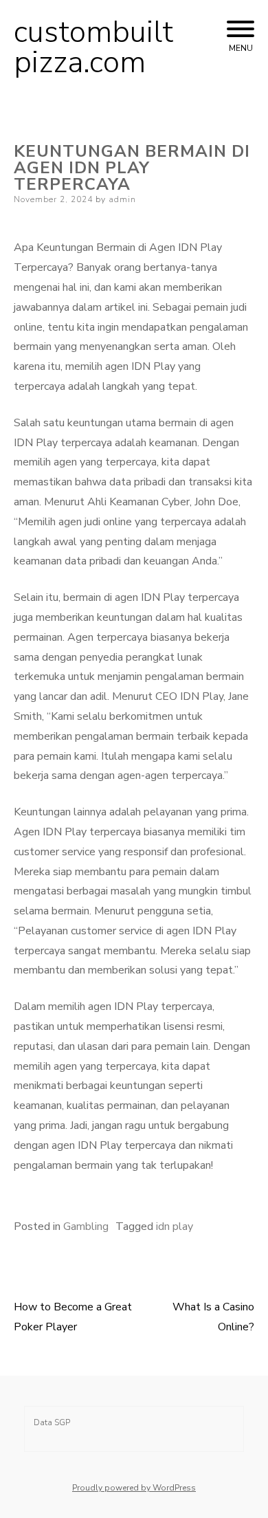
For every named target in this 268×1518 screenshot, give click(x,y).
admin (122, 199)
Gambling (86, 1226)
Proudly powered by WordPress (134, 1487)
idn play (174, 1226)
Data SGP (52, 1422)
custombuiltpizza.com (93, 47)
